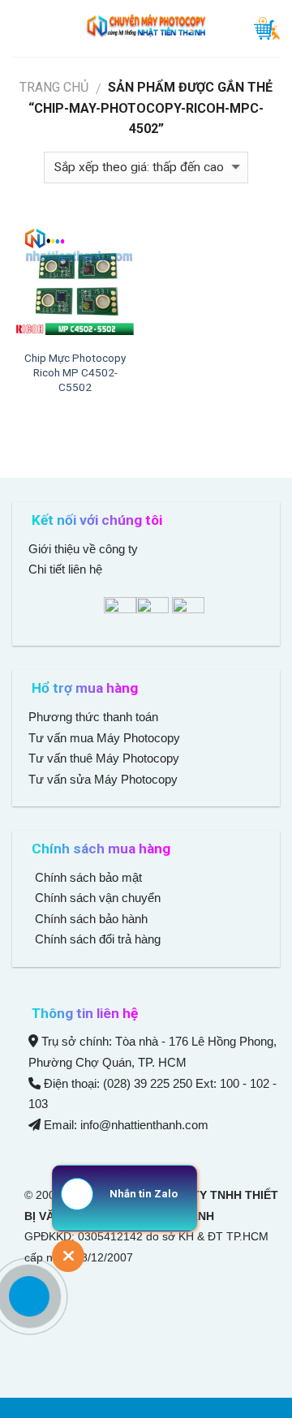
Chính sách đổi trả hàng (96, 939)
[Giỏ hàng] (267, 28)
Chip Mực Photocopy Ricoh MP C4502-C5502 (75, 372)
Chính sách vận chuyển (96, 898)
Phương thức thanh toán (93, 717)
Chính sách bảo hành (90, 919)
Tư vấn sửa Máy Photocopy (103, 779)
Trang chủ (53, 87)
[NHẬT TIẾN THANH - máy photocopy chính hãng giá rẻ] (146, 28)
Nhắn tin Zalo (144, 1194)
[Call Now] (29, 1296)
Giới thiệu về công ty (83, 549)
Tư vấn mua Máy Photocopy (105, 738)
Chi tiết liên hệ (66, 569)
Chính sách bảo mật (88, 877)
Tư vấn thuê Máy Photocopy (103, 758)
